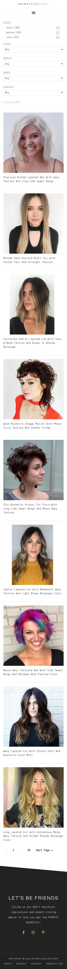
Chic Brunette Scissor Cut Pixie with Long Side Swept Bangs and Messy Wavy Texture (30, 508)
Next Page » (44, 850)
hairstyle (33, 4)
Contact (21, 964)
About (8, 964)
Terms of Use (54, 964)
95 (29, 850)
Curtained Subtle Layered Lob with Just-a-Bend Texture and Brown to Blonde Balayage (33, 343)
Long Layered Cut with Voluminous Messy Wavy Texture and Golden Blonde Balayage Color (33, 836)
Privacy (36, 964)
